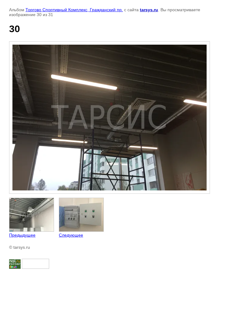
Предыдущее (22, 235)
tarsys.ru (149, 9)
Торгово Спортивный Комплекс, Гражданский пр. (74, 9)
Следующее (71, 235)
